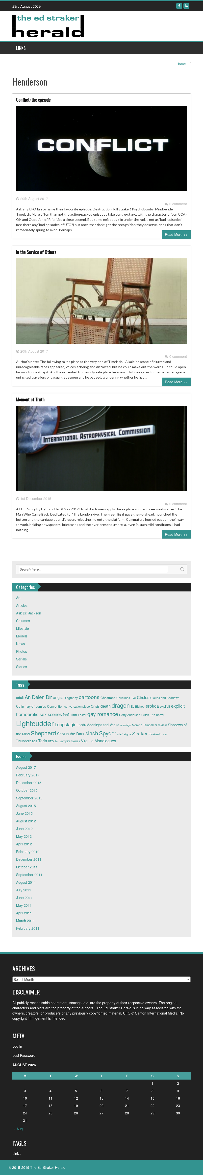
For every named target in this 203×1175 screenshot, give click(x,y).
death (106, 706)
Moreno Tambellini (144, 725)
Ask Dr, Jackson (28, 612)
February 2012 (27, 851)
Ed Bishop (138, 706)
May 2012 (24, 836)
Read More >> (176, 234)
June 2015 (24, 813)
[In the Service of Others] (101, 302)
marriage (125, 725)
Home (181, 63)
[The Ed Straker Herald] (48, 25)
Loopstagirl (65, 724)
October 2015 (27, 790)
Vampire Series (69, 741)
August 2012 (26, 820)
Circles (143, 697)
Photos (21, 651)
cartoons (89, 696)
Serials (21, 658)
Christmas (108, 697)
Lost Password (23, 1055)
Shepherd (43, 733)
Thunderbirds (26, 740)
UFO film (53, 741)
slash (91, 733)
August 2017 (26, 767)
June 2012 (24, 828)
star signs (124, 734)
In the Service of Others (36, 252)
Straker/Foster (158, 734)
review (162, 725)
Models (21, 635)
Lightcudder (35, 723)
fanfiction (70, 714)
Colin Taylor (25, 706)
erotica (152, 706)
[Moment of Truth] (101, 450)
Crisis (95, 706)
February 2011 (27, 928)
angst (58, 697)
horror (160, 715)
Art (18, 597)
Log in (17, 1046)
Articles (21, 605)
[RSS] (186, 6)
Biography (71, 698)
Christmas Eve (126, 698)
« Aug (18, 1128)
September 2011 (29, 874)
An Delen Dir (38, 697)
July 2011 (23, 889)
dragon (121, 705)
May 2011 (24, 905)
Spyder (107, 733)
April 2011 (24, 912)
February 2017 (27, 774)
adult (20, 697)
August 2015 (26, 805)
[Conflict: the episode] (101, 150)
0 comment (178, 203)
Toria (42, 741)
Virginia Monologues (98, 740)
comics (41, 706)
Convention (55, 706)
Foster (82, 715)
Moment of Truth (30, 399)
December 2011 (28, 859)
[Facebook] (179, 6)
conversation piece (77, 706)
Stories (21, 666)
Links (21, 48)
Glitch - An (148, 715)
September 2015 (29, 797)
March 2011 (25, 920)
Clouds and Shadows (164, 698)
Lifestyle (22, 628)
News (20, 643)
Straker (140, 733)
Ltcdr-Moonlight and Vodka (98, 724)
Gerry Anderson (129, 715)
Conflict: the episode (33, 99)
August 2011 (26, 882)
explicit (165, 706)
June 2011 (24, 897)
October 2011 (27, 866)
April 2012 (24, 843)
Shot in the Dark (70, 733)
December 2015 (28, 782)
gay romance (102, 714)
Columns (23, 620)
